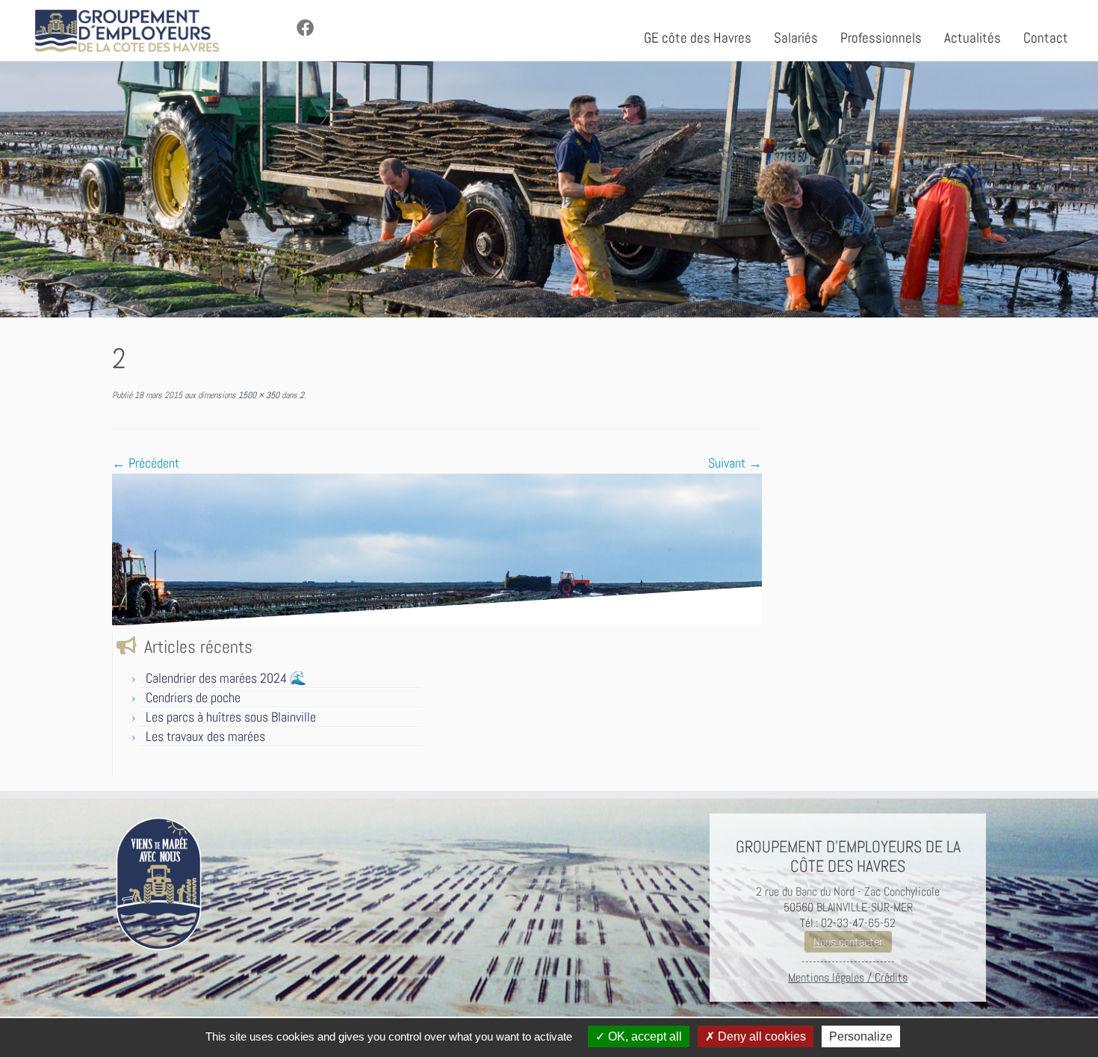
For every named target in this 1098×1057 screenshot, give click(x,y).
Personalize (861, 1036)
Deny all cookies (760, 1036)
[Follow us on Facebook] (310, 28)
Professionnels (881, 37)
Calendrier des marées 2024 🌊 (226, 677)
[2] (437, 548)
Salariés (796, 37)
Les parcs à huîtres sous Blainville (231, 716)
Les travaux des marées (205, 736)
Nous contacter (848, 941)
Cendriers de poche (193, 697)
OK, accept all (643, 1036)
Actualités (972, 37)
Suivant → (735, 462)
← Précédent (145, 462)
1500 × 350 (257, 395)
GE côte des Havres (697, 37)
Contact (1045, 37)
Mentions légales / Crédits (848, 977)
